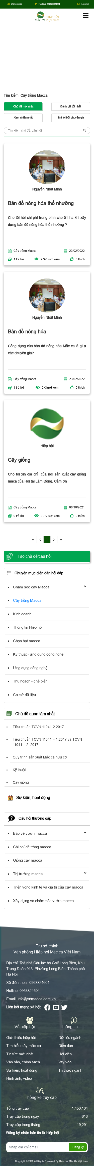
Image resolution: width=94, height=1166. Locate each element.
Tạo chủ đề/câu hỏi (34, 556)
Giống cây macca (27, 860)
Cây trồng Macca (25, 251)
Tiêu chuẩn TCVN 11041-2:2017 (38, 727)
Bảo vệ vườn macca (30, 833)
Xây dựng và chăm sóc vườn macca (43, 901)
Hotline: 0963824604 (23, 990)
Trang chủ (39, 50)
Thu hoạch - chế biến (30, 681)
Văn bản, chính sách (23, 1062)
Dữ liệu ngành (69, 1037)
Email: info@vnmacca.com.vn (31, 999)
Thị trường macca (28, 874)
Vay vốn (64, 1062)
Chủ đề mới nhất (23, 106)
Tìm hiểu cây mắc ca (23, 1045)
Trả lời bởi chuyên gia (71, 117)
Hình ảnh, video (19, 1078)
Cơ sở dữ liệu (24, 695)
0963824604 (53, 4)
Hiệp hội (47, 446)
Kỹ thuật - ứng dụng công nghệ (38, 654)
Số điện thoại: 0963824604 (27, 982)
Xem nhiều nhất (23, 117)
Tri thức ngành (70, 1070)
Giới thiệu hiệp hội (21, 1037)
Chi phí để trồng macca (32, 847)
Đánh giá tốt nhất (70, 106)
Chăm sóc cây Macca (31, 587)
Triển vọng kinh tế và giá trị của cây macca (48, 887)
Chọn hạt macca (26, 641)
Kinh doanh (22, 614)
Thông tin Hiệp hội (27, 627)
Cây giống (21, 782)
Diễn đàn (60, 50)
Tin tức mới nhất (19, 1054)
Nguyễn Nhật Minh (47, 189)
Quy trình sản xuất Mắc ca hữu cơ (40, 757)
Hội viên (65, 1054)
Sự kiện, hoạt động (21, 1070)
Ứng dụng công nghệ (30, 668)
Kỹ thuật (19, 770)
